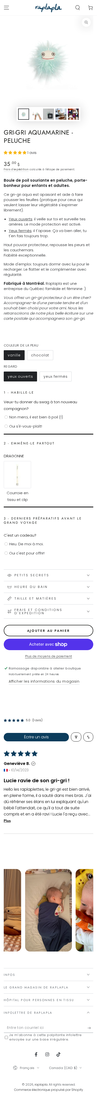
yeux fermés (57, 377)
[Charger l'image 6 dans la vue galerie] (60, 114)
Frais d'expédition (16, 169)
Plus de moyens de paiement (48, 656)
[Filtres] (76, 737)
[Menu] (6, 7)
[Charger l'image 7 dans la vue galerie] (73, 114)
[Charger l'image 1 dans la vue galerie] (23, 114)
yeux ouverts (22, 377)
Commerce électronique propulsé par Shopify (48, 1090)
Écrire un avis (36, 737)
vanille (16, 356)
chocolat (42, 356)
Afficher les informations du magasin (44, 681)
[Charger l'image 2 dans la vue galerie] (36, 114)
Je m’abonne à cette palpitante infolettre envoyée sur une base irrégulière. (45, 1037)
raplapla (41, 1084)
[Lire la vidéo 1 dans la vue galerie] (48, 114)
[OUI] (90, 1027)
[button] (77, 7)
